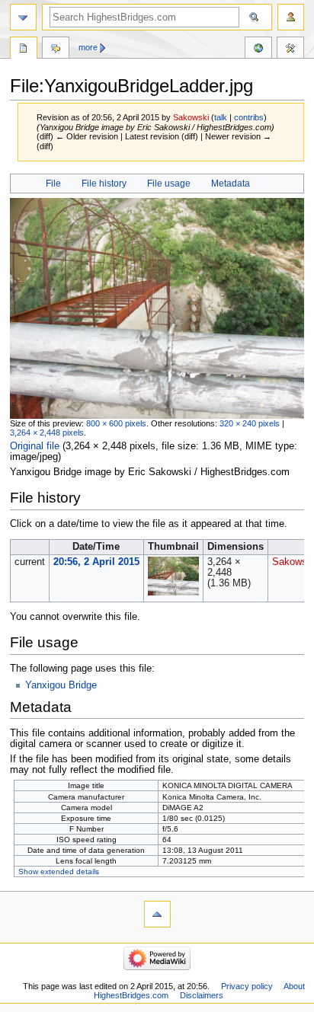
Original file (34, 446)
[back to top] (157, 914)
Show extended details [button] (58, 871)
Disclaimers (201, 995)
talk (220, 117)
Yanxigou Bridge (61, 685)
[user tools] (290, 17)
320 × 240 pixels (249, 423)
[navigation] (23, 17)
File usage (169, 183)
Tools (290, 49)
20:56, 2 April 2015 (96, 562)
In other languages (258, 49)
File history (104, 183)
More (88, 47)
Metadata (230, 183)
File (53, 183)
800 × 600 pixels (116, 423)
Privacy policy (247, 986)
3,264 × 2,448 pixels (47, 432)
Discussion (56, 49)
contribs (249, 117)
